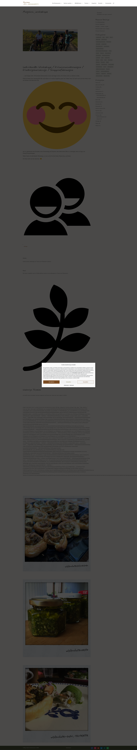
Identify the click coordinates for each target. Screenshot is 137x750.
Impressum (71, 385)
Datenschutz (66, 385)
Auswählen (85, 382)
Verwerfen (68, 382)
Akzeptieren (51, 382)
